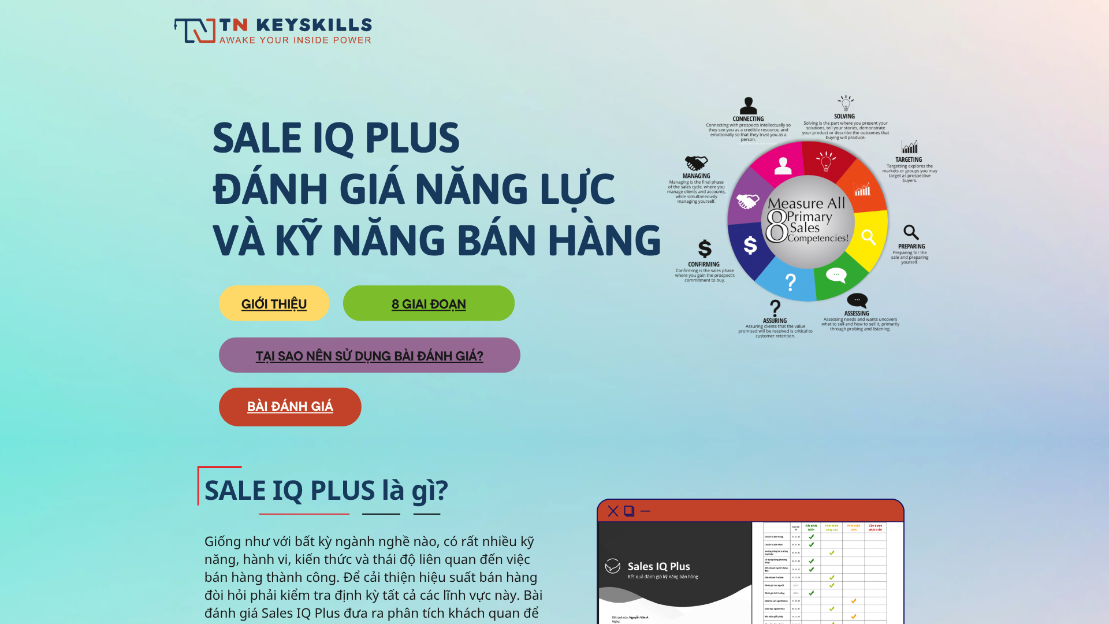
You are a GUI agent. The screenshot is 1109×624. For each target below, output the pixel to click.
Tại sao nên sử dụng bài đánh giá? (369, 355)
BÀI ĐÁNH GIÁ (290, 406)
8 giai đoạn (429, 303)
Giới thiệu (274, 303)
